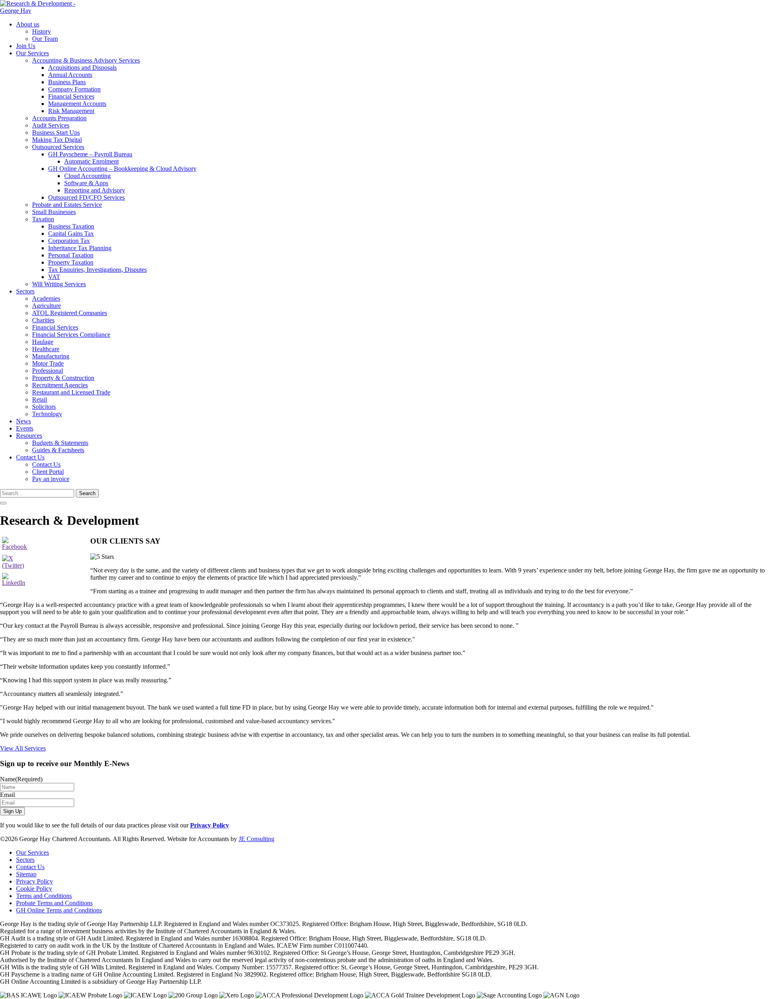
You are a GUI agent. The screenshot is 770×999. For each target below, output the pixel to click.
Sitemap (26, 874)
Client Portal (48, 471)
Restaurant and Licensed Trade (71, 392)
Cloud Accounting (87, 175)
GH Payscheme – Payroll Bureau (90, 154)
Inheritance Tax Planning (79, 248)
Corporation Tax (69, 240)
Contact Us (30, 457)
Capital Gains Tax (71, 233)
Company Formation (74, 89)
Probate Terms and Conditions (54, 903)
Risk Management (71, 110)
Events (24, 428)
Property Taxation (70, 262)
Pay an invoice (50, 478)
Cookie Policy (34, 888)
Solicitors (44, 406)
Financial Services (71, 96)
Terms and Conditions (44, 895)
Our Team (45, 38)
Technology (47, 414)
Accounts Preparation (59, 118)
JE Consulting (256, 838)
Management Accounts (77, 103)
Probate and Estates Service (67, 204)
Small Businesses (54, 211)
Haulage (42, 341)
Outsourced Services (58, 147)
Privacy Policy (209, 825)
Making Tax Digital (57, 139)
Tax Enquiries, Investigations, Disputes (97, 269)
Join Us (25, 45)
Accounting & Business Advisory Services (86, 60)
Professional (47, 370)
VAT (54, 276)
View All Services (23, 748)
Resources (29, 435)
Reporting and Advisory (94, 190)
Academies (46, 298)
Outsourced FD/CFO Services (86, 197)
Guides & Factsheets (58, 450)
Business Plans (67, 82)
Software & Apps (86, 183)
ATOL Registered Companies (69, 312)
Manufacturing (50, 356)
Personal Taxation (70, 255)
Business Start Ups (56, 132)
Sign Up (12, 811)
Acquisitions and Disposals (82, 67)
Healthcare (45, 349)
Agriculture (46, 305)
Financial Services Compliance (71, 334)
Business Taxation (71, 226)
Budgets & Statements (60, 442)
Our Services (32, 53)
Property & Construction (63, 377)
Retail (39, 399)
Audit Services (50, 125)
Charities (43, 320)
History (41, 31)
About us (27, 24)
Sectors (25, 291)
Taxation (43, 219)
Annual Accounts (70, 74)
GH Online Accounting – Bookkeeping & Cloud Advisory (122, 168)
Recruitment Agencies (60, 385)
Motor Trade (48, 363)
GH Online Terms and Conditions (59, 910)
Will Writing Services (59, 284)
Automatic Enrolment (91, 161)
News (23, 421)
